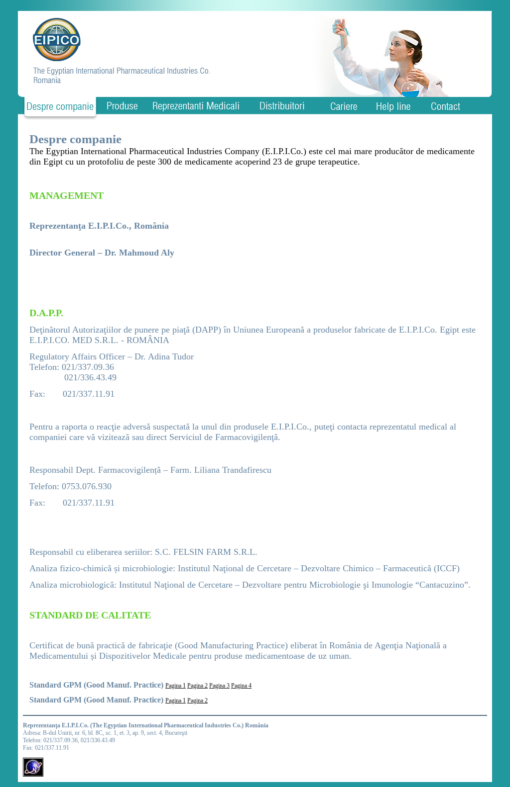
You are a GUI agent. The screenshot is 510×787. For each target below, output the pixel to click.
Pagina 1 (175, 685)
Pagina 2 (197, 685)
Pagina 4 (241, 685)
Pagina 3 (219, 685)
